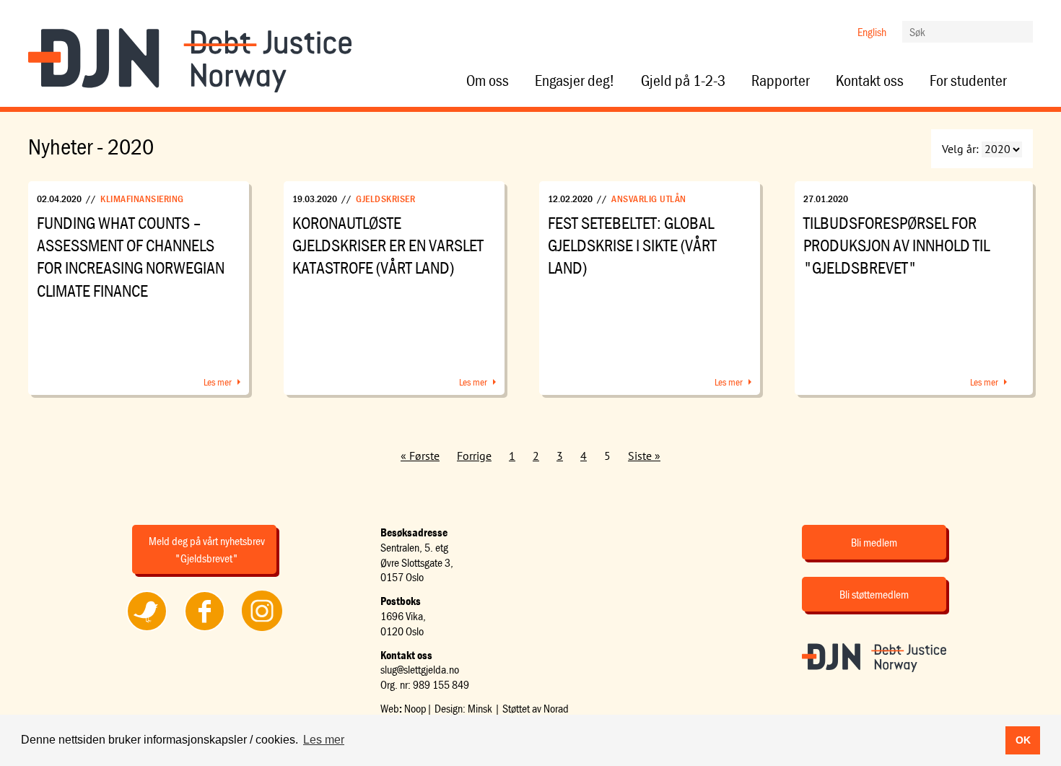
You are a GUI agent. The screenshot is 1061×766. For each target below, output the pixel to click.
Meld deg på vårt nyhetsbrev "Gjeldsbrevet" (207, 549)
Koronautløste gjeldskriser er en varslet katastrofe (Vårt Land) (388, 245)
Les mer (218, 381)
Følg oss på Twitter (147, 630)
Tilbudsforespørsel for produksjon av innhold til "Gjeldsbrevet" (896, 245)
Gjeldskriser (385, 198)
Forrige (474, 455)
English (871, 32)
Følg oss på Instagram (262, 630)
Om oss (487, 81)
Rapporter (780, 81)
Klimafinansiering (142, 198)
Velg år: (960, 149)
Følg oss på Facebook (204, 630)
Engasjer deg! (575, 81)
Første (424, 455)
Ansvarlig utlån (648, 198)
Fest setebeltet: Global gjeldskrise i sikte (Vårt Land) (632, 245)
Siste (640, 455)
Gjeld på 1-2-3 (683, 81)
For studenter (968, 81)
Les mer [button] (323, 740)
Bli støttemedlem (874, 594)
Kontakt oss (870, 81)
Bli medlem (874, 542)
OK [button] (1023, 740)
